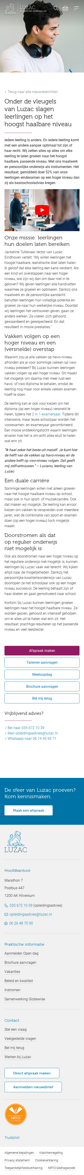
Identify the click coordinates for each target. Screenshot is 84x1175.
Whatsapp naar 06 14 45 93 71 (31, 738)
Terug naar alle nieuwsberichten (32, 92)
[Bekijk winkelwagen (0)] (63, 9)
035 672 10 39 (21, 905)
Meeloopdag (42, 674)
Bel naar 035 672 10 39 (25, 728)
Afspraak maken (42, 651)
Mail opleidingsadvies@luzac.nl (32, 733)
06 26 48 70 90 (21, 923)
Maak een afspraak (28, 810)
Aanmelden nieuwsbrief (33, 1087)
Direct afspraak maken (32, 1073)
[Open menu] (77, 9)
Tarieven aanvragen (42, 662)
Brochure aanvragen (42, 686)
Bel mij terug (42, 698)
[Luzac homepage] (25, 9)
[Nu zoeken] (56, 9)
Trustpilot (11, 1138)
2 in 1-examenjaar (46, 414)
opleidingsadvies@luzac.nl (31, 914)
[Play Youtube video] (42, 210)
